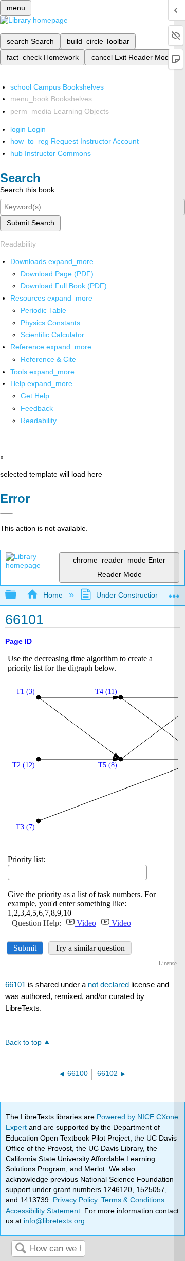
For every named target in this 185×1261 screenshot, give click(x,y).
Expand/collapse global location (174, 592)
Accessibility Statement (43, 1210)
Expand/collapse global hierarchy (17, 595)
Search (20, 1249)
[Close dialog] (6, 513)
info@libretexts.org (53, 1221)
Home (52, 595)
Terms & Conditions (132, 1200)
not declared (109, 984)
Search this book (27, 190)
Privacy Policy (75, 1200)
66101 (15, 984)
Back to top (23, 1042)
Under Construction (127, 595)
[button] (37, 408)
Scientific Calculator (52, 334)
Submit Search (30, 223)
